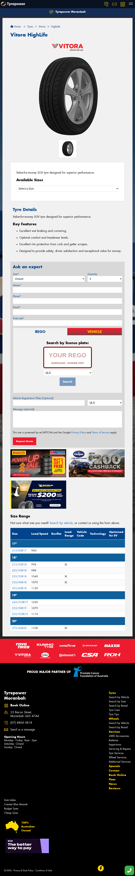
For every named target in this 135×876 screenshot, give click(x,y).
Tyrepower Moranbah (70, 11)
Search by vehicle (61, 523)
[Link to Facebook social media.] (101, 868)
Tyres (112, 693)
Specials (114, 766)
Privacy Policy (78, 432)
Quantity (92, 274)
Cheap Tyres (11, 813)
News (113, 784)
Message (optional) (23, 409)
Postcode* (18, 318)
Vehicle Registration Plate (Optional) (33, 398)
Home (17, 26)
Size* (16, 274)
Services (114, 731)
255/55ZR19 (20, 614)
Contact (114, 770)
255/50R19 (19, 608)
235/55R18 (19, 576)
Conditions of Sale (43, 870)
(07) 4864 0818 (21, 723)
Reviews (114, 788)
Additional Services (120, 761)
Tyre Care (114, 710)
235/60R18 (19, 582)
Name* (17, 285)
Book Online (117, 775)
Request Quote (24, 441)
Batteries (113, 740)
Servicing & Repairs (120, 749)
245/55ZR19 (20, 602)
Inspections (115, 744)
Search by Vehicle (119, 697)
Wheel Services (117, 757)
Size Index (10, 800)
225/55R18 (19, 570)
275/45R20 (19, 628)
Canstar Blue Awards (15, 804)
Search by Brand (118, 705)
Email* (17, 307)
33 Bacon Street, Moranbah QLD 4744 (24, 714)
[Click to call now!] (106, 4)
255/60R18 (19, 588)
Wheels (114, 718)
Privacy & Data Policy (23, 870)
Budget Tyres (11, 808)
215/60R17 (19, 550)
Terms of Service (100, 432)
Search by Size (117, 701)
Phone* (17, 296)
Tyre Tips (114, 714)
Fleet (112, 779)
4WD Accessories (119, 736)
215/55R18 (19, 564)
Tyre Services (116, 753)
